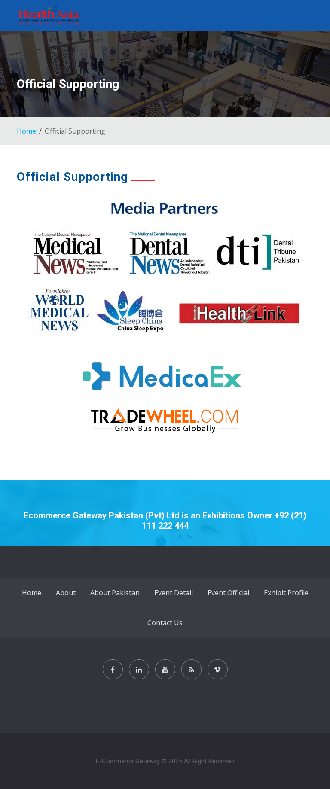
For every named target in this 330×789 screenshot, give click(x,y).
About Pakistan (115, 592)
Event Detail (173, 592)
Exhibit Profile (286, 592)
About (66, 592)
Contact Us (165, 623)
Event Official (228, 592)
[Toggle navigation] (309, 17)
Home (26, 131)
